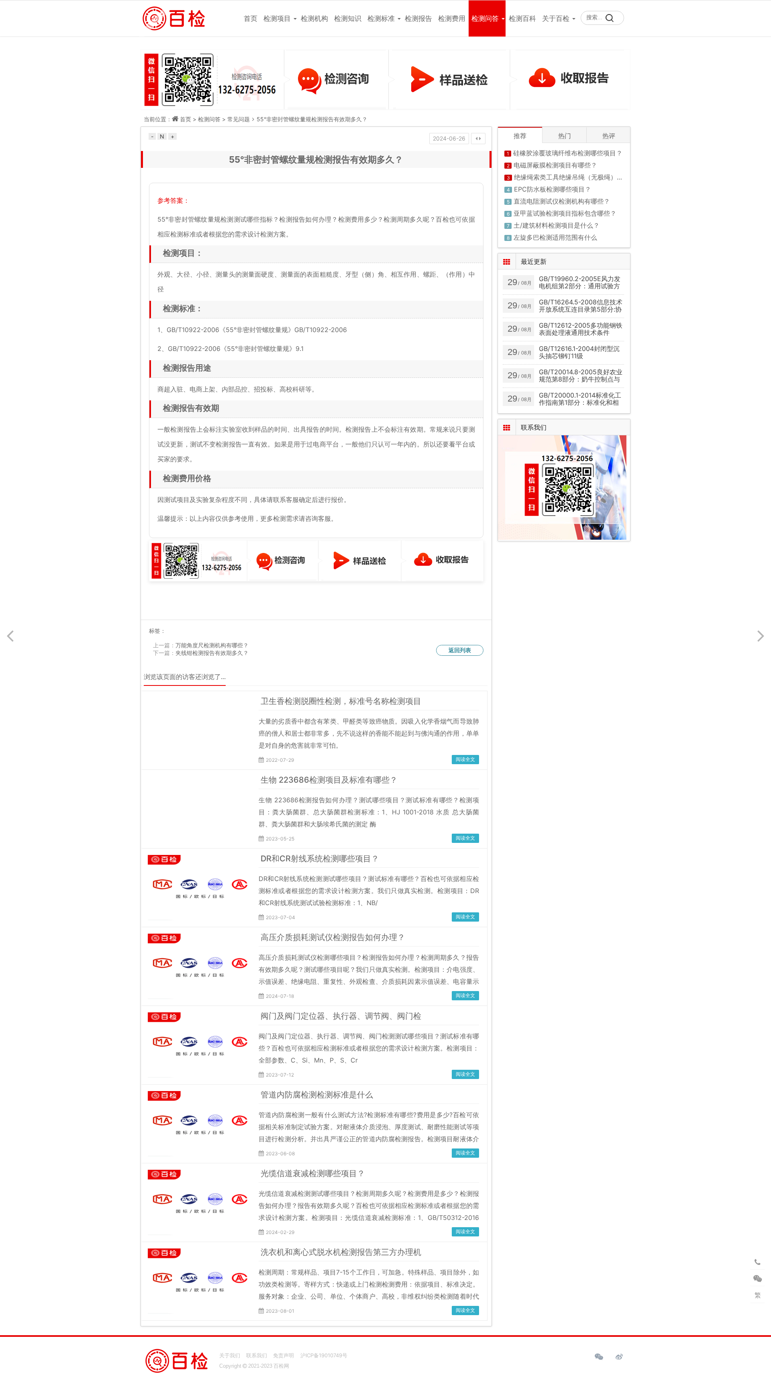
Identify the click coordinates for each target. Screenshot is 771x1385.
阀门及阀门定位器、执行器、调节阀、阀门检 (341, 1016)
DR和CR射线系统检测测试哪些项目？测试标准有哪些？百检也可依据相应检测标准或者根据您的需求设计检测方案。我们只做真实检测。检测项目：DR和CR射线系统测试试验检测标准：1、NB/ (369, 891)
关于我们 (229, 1355)
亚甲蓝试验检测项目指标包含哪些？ (565, 213)
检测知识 (347, 18)
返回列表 (460, 650)
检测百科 (522, 18)
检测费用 (451, 18)
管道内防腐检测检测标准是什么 (317, 1094)
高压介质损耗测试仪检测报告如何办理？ (333, 937)
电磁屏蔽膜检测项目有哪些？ (555, 165)
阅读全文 (465, 759)
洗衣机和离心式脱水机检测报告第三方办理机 (341, 1252)
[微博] (619, 1357)
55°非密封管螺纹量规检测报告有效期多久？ (312, 119)
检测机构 (314, 18)
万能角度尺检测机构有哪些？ (212, 645)
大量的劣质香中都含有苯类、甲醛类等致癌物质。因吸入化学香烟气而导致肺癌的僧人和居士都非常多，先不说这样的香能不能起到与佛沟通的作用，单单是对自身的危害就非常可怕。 (369, 733)
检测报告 (418, 18)
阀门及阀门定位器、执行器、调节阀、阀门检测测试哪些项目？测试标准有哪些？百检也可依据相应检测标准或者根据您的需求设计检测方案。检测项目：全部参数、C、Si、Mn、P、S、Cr (369, 1048)
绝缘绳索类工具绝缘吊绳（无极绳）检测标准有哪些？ (591, 177)
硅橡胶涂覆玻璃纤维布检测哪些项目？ (567, 153)
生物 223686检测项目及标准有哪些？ (329, 780)
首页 (250, 18)
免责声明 (283, 1355)
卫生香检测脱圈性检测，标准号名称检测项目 (341, 701)
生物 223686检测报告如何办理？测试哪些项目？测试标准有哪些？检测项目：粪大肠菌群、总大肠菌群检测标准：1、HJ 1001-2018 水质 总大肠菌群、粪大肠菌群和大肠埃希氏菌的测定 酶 (369, 812)
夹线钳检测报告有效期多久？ (212, 652)
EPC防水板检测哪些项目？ (552, 189)
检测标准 (381, 18)
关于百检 (555, 18)
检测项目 (277, 18)
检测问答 (485, 18)
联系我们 (256, 1355)
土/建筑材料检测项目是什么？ (557, 225)
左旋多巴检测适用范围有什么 (555, 237)
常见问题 (238, 119)
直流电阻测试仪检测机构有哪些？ (562, 201)
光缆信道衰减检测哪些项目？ (313, 1173)
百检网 (281, 1366)
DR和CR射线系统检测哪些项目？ (320, 858)
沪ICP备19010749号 (323, 1355)
